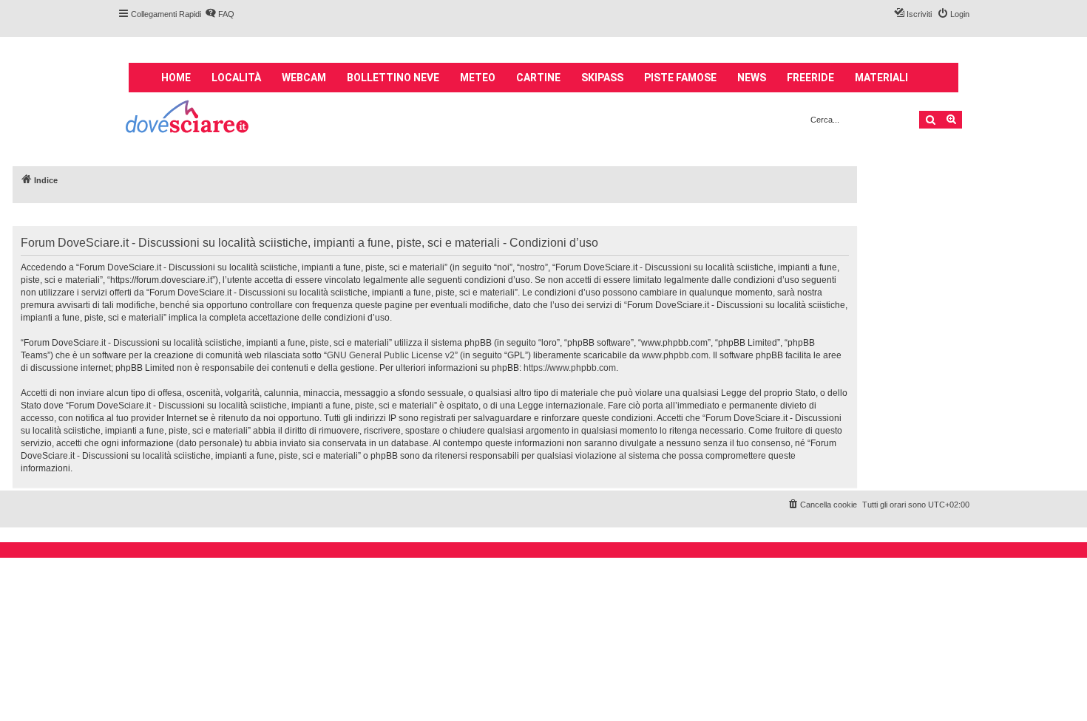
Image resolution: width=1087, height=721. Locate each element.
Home (176, 77)
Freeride (810, 77)
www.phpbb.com (675, 355)
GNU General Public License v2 (391, 355)
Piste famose (680, 77)
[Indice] (188, 118)
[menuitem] (219, 14)
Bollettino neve (393, 77)
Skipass (602, 77)
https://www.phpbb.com (570, 368)
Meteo (477, 77)
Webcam (304, 77)
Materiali (881, 77)
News (751, 77)
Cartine (538, 77)
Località (236, 77)
